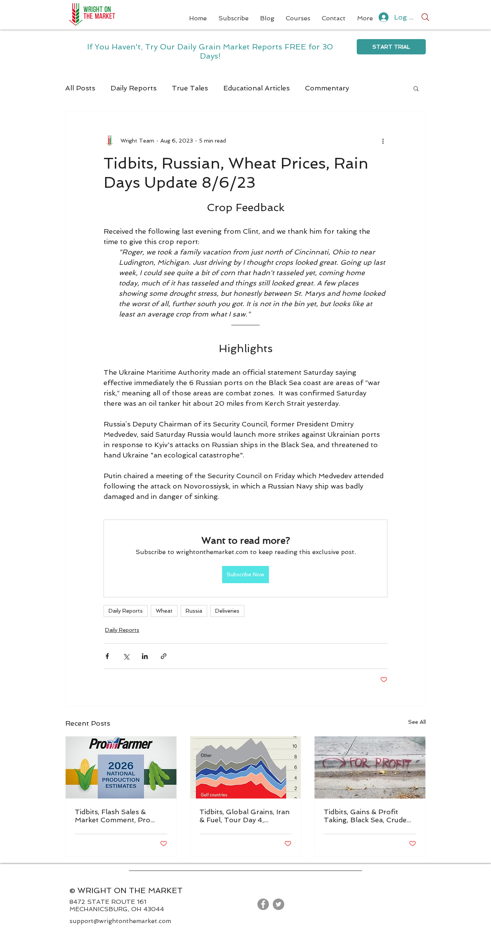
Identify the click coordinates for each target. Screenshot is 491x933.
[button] (416, 88)
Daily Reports (133, 88)
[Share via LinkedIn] (144, 656)
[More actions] (382, 140)
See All (417, 722)
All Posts (80, 88)
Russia (194, 611)
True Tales (190, 88)
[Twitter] (278, 904)
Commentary (327, 88)
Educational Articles (256, 88)
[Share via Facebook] (107, 656)
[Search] (425, 17)
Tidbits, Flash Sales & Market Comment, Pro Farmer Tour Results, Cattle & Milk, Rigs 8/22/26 (120, 816)
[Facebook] (263, 904)
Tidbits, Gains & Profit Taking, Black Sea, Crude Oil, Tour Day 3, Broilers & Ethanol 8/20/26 (368, 816)
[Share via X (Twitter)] (126, 656)
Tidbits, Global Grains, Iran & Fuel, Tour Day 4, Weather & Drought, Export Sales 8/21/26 (244, 816)
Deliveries (227, 611)
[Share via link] (163, 656)
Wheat (164, 611)
